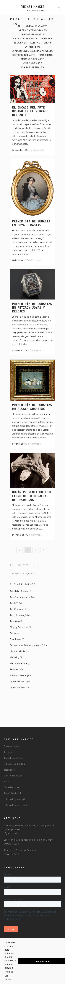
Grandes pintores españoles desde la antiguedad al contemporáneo (29, 827)
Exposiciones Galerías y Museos (25, 645)
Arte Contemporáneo (20, 597)
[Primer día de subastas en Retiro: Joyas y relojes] (32, 284)
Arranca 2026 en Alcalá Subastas (20, 850)
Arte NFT (14, 603)
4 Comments (37, 150)
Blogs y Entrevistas (19, 627)
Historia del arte (17, 651)
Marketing (14, 657)
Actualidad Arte (17, 591)
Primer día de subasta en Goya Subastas (31, 223)
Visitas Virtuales (17, 687)
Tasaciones (9, 770)
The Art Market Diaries (14, 758)
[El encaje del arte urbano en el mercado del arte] (32, 89)
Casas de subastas (13, 775)
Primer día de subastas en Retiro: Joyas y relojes (32, 307)
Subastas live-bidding (14, 764)
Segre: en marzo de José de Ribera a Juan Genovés (29, 840)
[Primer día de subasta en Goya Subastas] (32, 188)
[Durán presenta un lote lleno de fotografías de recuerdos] (32, 470)
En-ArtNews (15, 639)
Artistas (13, 621)
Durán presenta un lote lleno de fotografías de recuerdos (32, 496)
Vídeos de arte (17, 681)
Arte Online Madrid (13, 793)
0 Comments (35, 260)
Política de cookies (9, 975)
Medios (7, 781)
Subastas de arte (18, 675)
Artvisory (8, 752)
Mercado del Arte (18, 663)
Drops (13, 633)
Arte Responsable (18, 609)
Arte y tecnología (18, 615)
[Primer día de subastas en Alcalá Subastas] (32, 380)
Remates (14, 669)
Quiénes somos (11, 746)
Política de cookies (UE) (15, 805)
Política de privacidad (14, 799)
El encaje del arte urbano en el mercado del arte (30, 111)
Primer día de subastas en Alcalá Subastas (32, 407)
